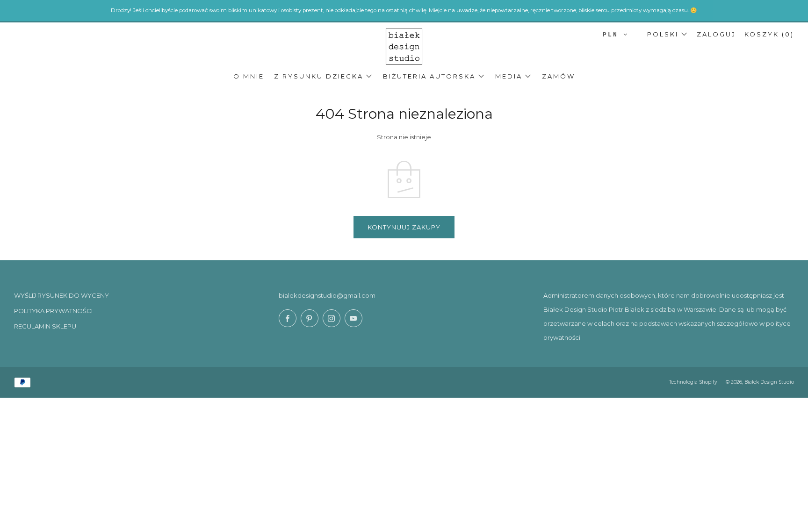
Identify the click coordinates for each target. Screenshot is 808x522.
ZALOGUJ (716, 34)
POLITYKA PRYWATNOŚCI (53, 311)
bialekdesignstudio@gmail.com (327, 295)
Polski (662, 34)
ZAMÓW (558, 76)
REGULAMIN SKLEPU (45, 326)
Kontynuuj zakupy (404, 227)
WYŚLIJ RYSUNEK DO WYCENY (61, 295)
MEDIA (508, 76)
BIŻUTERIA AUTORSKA (429, 76)
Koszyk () (769, 34)
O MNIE (248, 76)
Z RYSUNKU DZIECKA (318, 76)
